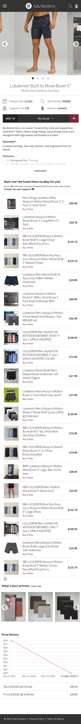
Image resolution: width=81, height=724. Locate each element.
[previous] (5, 44)
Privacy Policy (36, 719)
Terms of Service (55, 719)
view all (36, 586)
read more (40, 170)
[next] (76, 44)
